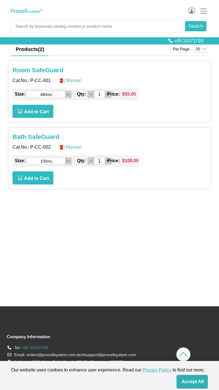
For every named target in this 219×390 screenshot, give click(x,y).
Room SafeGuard (38, 70)
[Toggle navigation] (202, 11)
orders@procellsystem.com (51, 354)
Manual (73, 80)
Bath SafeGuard (36, 136)
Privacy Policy (157, 370)
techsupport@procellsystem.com (106, 354)
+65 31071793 (188, 40)
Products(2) (30, 49)
